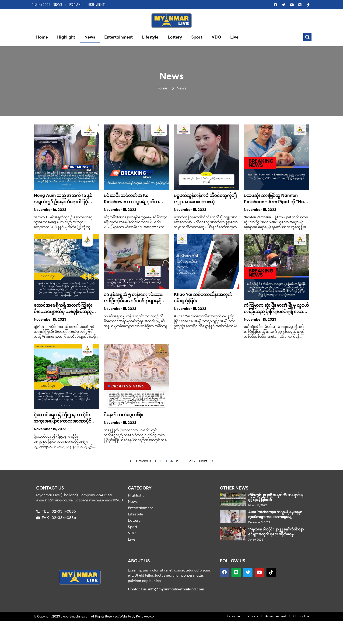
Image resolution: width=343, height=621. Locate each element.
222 (192, 461)
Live (234, 37)
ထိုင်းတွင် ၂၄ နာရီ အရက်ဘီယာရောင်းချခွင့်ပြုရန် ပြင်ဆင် (276, 497)
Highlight (66, 37)
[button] (307, 37)
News (89, 37)
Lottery (175, 37)
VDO (216, 37)
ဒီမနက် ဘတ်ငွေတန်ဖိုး (123, 414)
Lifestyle (150, 37)
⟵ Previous (140, 461)
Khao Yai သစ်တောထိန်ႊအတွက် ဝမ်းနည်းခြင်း (203, 297)
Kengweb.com (146, 616)
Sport (196, 37)
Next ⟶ (206, 461)
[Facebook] (275, 4)
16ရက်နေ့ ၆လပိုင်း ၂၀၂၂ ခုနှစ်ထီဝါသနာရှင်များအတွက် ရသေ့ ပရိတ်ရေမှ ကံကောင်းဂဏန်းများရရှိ (276, 534)
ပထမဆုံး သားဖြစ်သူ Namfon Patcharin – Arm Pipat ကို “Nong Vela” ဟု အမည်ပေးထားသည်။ (276, 201)
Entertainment (118, 37)
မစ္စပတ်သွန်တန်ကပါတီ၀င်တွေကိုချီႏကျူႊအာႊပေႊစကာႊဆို (205, 198)
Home (42, 37)
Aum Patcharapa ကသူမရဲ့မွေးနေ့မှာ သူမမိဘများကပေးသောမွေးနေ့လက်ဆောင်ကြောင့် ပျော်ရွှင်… (275, 516)
